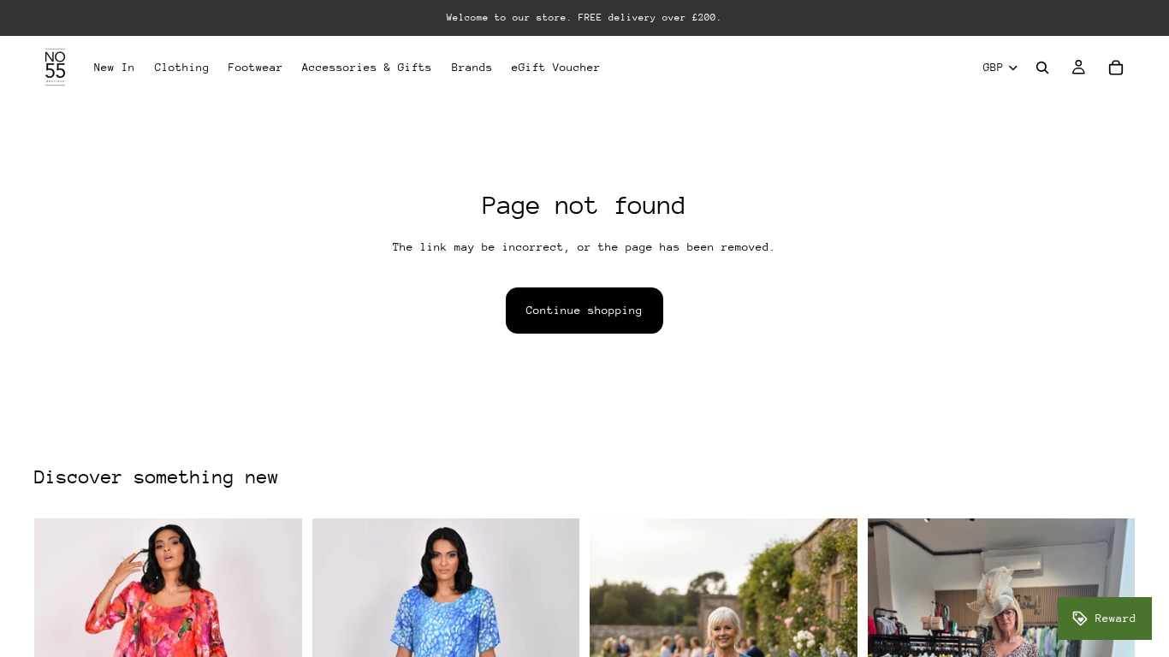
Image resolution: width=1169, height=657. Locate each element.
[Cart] (1116, 67)
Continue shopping (584, 310)
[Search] (1042, 67)
